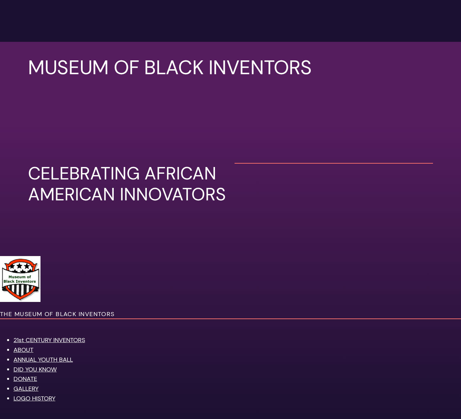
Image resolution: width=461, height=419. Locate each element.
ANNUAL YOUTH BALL (43, 360)
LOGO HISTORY (34, 398)
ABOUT (23, 350)
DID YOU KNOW (35, 369)
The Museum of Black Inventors (57, 314)
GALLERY (25, 389)
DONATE (25, 379)
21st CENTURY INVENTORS (49, 340)
